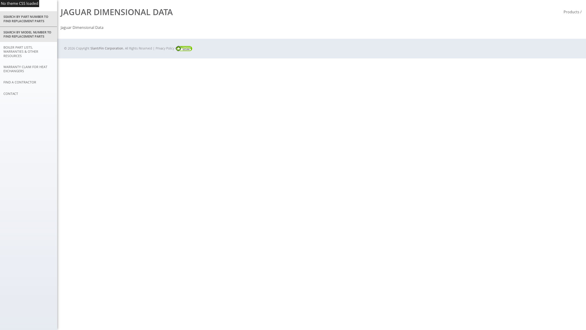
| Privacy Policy (164, 48)
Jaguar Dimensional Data (82, 27)
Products (571, 11)
